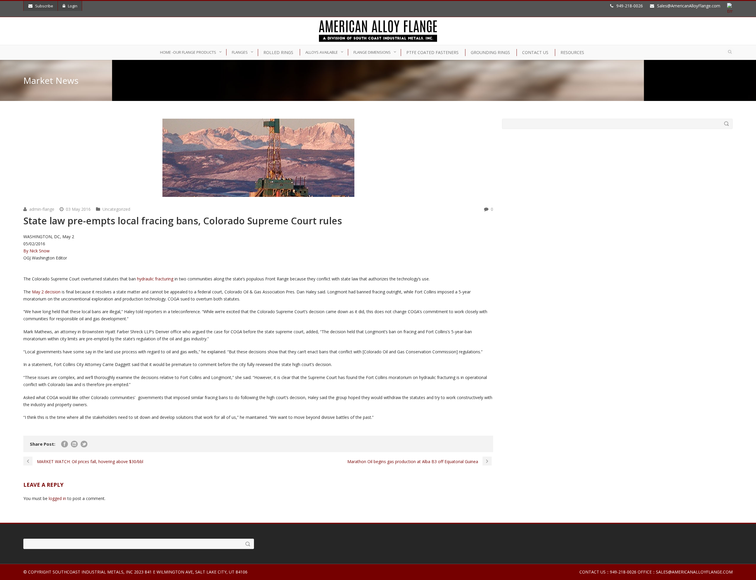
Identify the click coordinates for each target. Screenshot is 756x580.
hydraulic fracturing (155, 279)
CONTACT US (535, 52)
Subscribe (44, 6)
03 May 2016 (78, 209)
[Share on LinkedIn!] (24, 272)
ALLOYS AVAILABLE (321, 52)
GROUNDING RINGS (490, 52)
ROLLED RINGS (278, 52)
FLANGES (240, 52)
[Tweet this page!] (25, 272)
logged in (57, 498)
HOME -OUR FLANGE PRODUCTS (188, 52)
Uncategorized (116, 209)
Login (72, 6)
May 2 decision (46, 292)
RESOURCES (572, 52)
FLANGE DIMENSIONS (372, 52)
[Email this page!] (27, 272)
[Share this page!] (26, 272)
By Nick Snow (36, 251)
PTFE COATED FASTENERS (432, 52)
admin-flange (41, 209)
